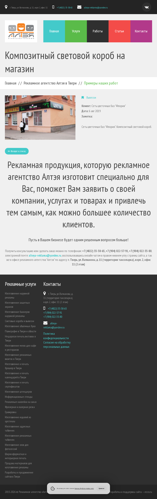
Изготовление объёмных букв (20, 326)
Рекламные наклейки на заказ (20, 402)
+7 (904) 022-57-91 (52, 312)
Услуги (76, 31)
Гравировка (10, 412)
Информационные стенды (19, 397)
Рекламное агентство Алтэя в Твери (50, 83)
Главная (54, 31)
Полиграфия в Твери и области (20, 331)
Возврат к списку (18, 151)
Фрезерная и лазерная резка (20, 407)
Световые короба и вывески (19, 321)
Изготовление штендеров (18, 391)
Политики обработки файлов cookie (84, 488)
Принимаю (101, 488)
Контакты (141, 31)
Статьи (119, 31)
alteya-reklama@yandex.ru (96, 7)
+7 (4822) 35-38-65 (65, 7)
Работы (98, 31)
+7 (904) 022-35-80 (52, 317)
